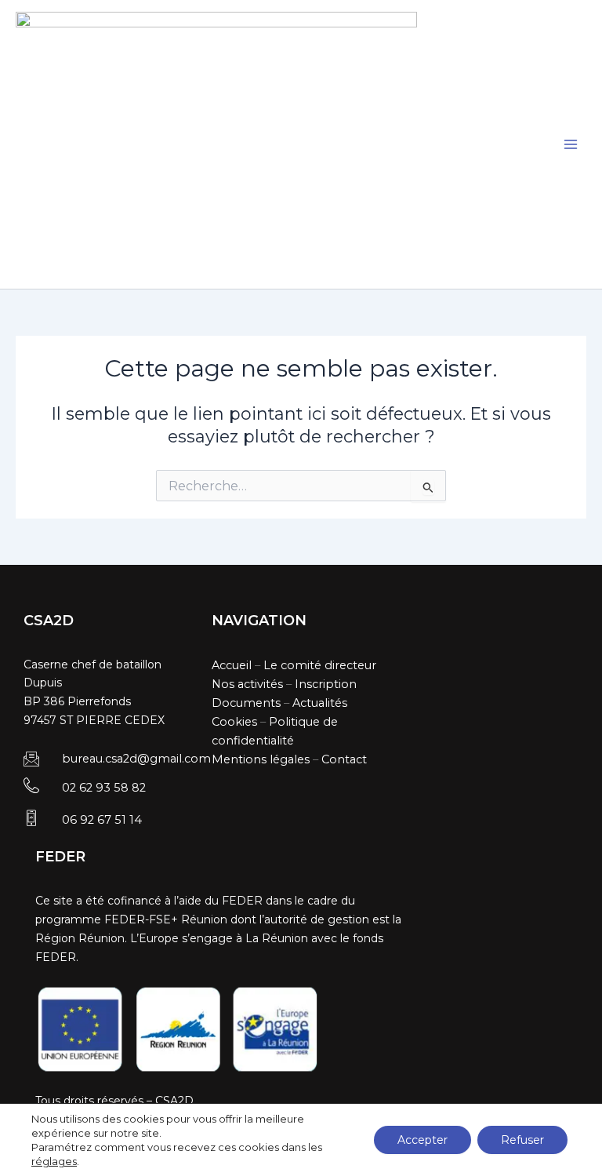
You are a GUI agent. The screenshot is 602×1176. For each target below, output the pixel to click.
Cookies (234, 722)
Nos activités (247, 684)
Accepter (422, 1140)
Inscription (326, 684)
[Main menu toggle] (570, 144)
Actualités (319, 703)
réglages (54, 1161)
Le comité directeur (319, 665)
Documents (246, 703)
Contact (344, 759)
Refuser (522, 1140)
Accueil (232, 665)
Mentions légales (261, 759)
